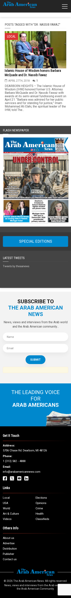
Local (6, 497)
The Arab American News (28, 580)
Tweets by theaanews (16, 266)
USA (5, 503)
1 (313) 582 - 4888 (14, 461)
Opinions (41, 503)
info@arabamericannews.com (21, 471)
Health (40, 513)
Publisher (8, 554)
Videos (7, 519)
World (6, 508)
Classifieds (42, 519)
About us (8, 538)
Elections (41, 497)
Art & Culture (11, 513)
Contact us (10, 559)
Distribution (10, 548)
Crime (39, 508)
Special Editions (35, 241)
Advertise (9, 543)
